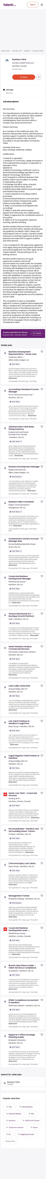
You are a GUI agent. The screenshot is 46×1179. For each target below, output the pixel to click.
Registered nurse (27, 1134)
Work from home (32, 1120)
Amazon (12, 1120)
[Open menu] (41, 4)
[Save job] (38, 77)
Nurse (35, 1127)
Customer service (16, 1127)
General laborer (15, 1114)
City (10, 1107)
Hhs (32, 1114)
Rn (10, 1134)
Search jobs (5, 51)
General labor (27, 1107)
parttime (27, 51)
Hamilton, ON (16, 51)
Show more (13, 378)
